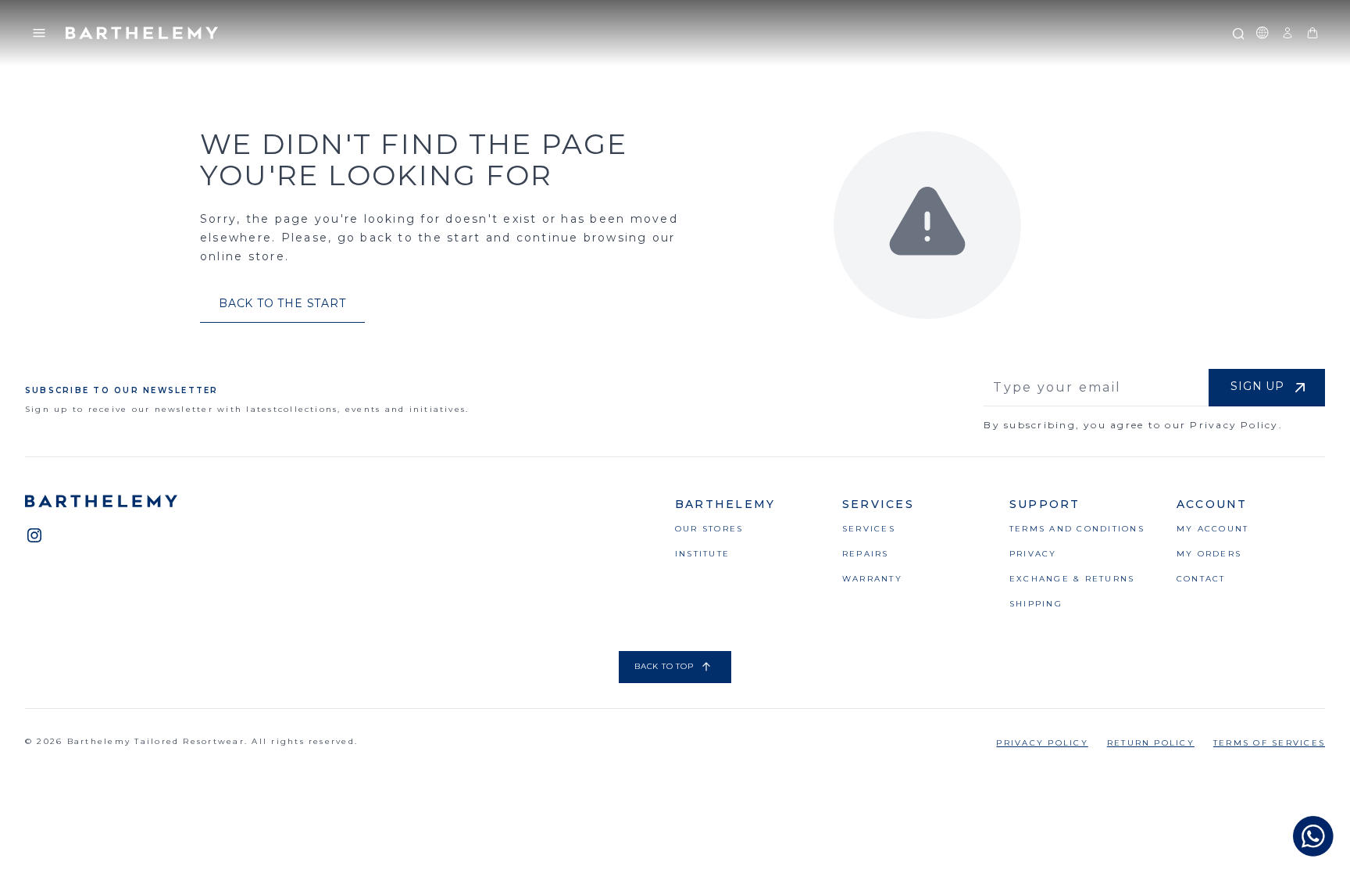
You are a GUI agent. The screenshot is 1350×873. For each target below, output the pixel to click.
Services (868, 529)
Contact (1201, 579)
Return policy (1151, 743)
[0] (1312, 33)
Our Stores (709, 529)
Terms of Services (1269, 743)
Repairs (865, 554)
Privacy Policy (1042, 743)
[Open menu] (39, 33)
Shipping (1035, 604)
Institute (702, 554)
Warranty (872, 579)
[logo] (142, 33)
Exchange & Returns (1071, 579)
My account (1212, 529)
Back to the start (282, 303)
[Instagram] (34, 535)
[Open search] (1237, 33)
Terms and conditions (1077, 529)
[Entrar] (1287, 33)
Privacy (1033, 554)
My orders (1209, 554)
